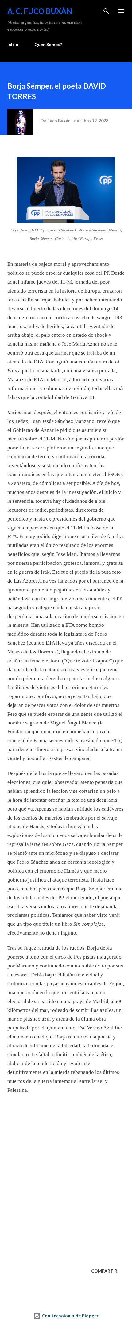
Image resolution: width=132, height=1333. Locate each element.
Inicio (12, 44)
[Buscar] (106, 11)
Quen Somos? (48, 44)
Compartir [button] (104, 1270)
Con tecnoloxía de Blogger (70, 1316)
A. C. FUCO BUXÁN (39, 10)
